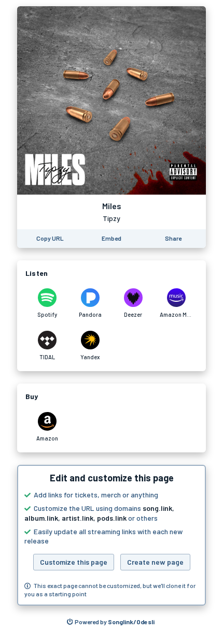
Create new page (155, 561)
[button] (111, 535)
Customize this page (73, 561)
